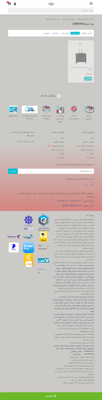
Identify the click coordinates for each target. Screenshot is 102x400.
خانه (92, 138)
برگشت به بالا (48, 96)
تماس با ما (90, 157)
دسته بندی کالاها (87, 150)
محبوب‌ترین (65, 33)
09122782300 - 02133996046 (69, 201)
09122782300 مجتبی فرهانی (82, 351)
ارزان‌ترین (46, 33)
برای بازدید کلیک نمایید (25, 141)
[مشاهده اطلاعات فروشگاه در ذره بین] (42, 271)
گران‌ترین (55, 33)
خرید (87, 78)
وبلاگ (92, 154)
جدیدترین (75, 33)
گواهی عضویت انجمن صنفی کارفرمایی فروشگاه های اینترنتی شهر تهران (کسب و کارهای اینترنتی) (74, 274)
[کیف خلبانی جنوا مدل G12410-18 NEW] (81, 53)
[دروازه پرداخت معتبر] (43, 236)
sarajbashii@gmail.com (71, 205)
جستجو (50, 396)
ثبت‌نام (13, 171)
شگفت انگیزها (88, 142)
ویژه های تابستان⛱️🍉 (85, 146)
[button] (11, 3)
